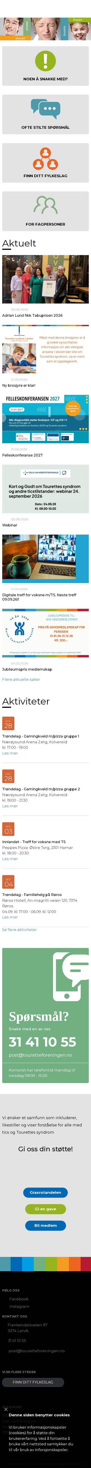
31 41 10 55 (17, 1340)
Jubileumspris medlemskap (27, 669)
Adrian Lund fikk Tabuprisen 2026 (32, 315)
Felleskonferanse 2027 (22, 455)
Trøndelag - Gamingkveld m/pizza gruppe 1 (40, 736)
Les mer (10, 753)
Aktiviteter (26, 701)
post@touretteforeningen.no (40, 1055)
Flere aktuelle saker (21, 679)
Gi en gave (45, 1209)
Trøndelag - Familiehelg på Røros (32, 895)
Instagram (19, 1306)
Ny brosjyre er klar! (18, 385)
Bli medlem (45, 1225)
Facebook (18, 1299)
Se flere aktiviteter (19, 929)
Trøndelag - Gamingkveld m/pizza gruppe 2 (41, 789)
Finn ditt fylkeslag (33, 1382)
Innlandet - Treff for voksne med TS (34, 842)
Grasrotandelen (45, 1192)
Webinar (9, 525)
